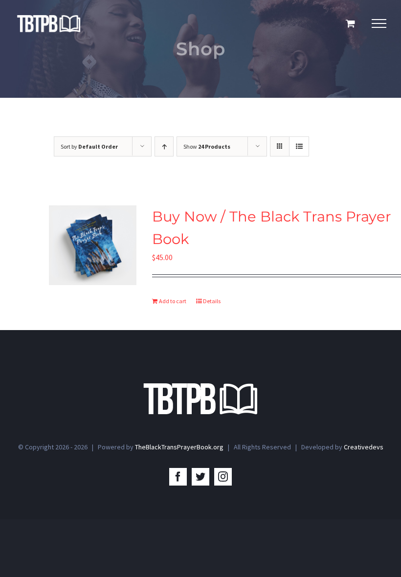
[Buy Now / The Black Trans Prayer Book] (92, 245)
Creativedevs (363, 447)
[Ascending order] (164, 146)
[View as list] (299, 146)
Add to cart (172, 301)
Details (212, 301)
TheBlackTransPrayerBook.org (179, 447)
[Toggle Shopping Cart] (350, 23)
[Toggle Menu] (379, 23)
